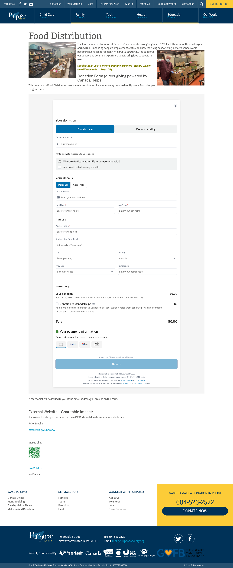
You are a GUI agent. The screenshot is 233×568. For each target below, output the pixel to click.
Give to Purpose (219, 4)
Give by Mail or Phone (20, 505)
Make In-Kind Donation (21, 509)
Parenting (63, 505)
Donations (55, 4)
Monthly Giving (16, 501)
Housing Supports (166, 4)
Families (63, 497)
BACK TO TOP (36, 468)
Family (80, 15)
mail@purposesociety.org (128, 541)
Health (142, 15)
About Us (114, 497)
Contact (200, 565)
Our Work (210, 15)
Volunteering (75, 4)
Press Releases (117, 509)
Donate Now (195, 510)
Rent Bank (145, 4)
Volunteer (114, 501)
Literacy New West (109, 4)
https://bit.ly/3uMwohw (42, 430)
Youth (111, 15)
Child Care (47, 15)
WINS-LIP (129, 4)
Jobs (90, 4)
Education (174, 15)
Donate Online (16, 497)
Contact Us (188, 4)
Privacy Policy (190, 565)
